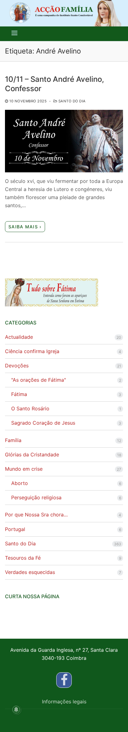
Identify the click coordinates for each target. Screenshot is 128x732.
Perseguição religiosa (36, 497)
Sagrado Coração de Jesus (43, 423)
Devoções (17, 365)
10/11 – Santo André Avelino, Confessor (54, 84)
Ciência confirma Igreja (32, 351)
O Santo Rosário (30, 408)
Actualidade (19, 337)
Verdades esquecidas (30, 572)
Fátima (19, 394)
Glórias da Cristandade (32, 454)
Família (13, 440)
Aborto (19, 483)
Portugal (15, 529)
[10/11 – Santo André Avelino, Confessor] (64, 141)
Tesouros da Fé (23, 558)
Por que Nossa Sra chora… (36, 514)
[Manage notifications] (16, 710)
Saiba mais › (25, 226)
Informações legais (64, 701)
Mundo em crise (24, 469)
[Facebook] (64, 680)
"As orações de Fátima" (38, 380)
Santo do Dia (71, 101)
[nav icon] (14, 33)
